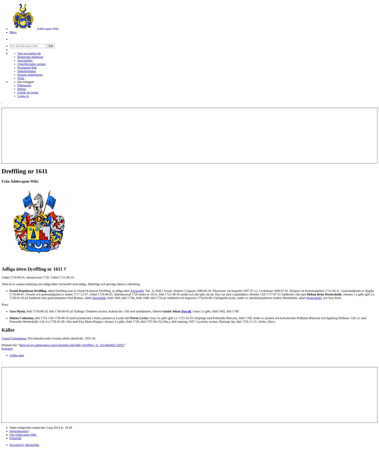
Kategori (7, 348)
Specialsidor (25, 60)
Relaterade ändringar (30, 57)
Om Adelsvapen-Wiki (23, 434)
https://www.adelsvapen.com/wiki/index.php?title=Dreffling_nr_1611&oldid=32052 (71, 345)
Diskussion (24, 85)
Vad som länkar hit (29, 53)
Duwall (186, 311)
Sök (50, 46)
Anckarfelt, (137, 290)
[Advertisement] (189, 135)
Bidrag (21, 89)
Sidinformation (26, 71)
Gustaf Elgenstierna (14, 338)
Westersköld (313, 298)
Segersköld (99, 298)
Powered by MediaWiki (24, 445)
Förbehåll (15, 438)
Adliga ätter (16, 355)
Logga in (23, 96)
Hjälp (20, 78)
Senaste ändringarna (29, 74)
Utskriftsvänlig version (31, 64)
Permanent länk (27, 67)
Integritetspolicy (19, 431)
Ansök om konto (27, 92)
